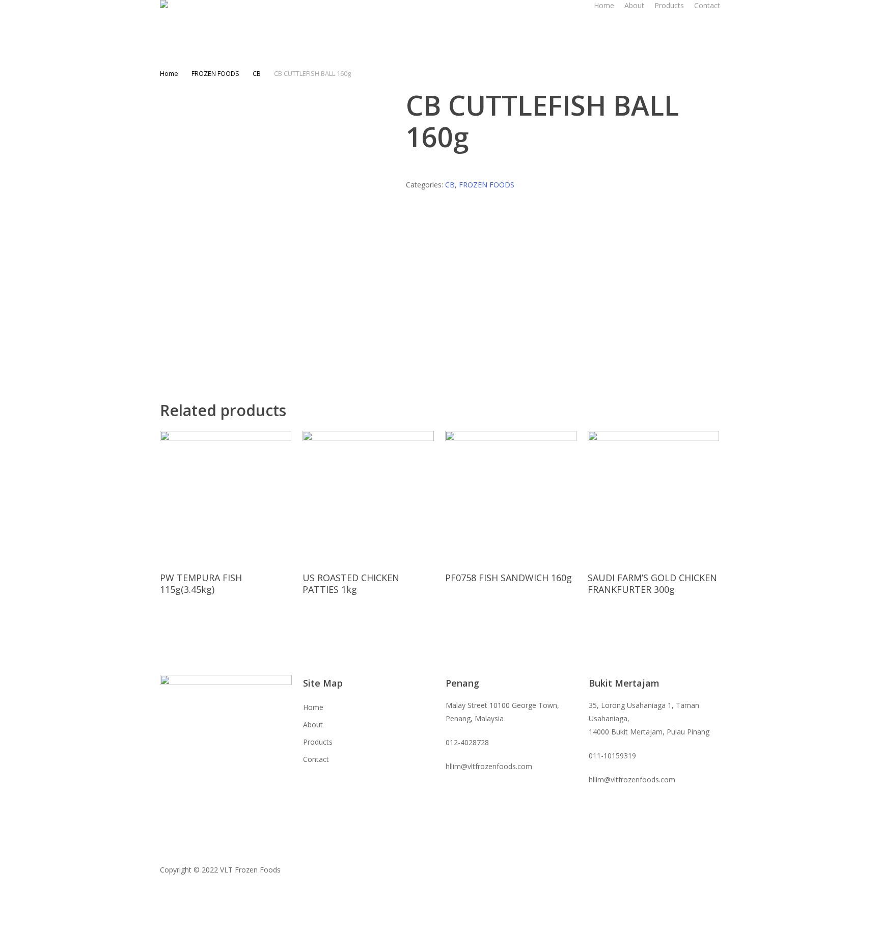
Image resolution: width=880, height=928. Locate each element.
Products (318, 742)
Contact (316, 759)
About (313, 724)
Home (169, 73)
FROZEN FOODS (215, 73)
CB (257, 73)
